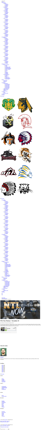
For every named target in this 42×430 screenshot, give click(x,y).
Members (3, 261)
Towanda (6, 70)
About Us (3, 82)
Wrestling (5, 33)
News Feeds (5, 81)
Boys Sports (4, 2)
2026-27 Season (7, 282)
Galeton (6, 75)
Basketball (5, 37)
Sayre (6, 267)
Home (3, 1)
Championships (6, 83)
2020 (2, 369)
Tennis (5, 25)
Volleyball (5, 60)
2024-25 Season (7, 86)
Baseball (5, 3)
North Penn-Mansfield (8, 68)
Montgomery (7, 273)
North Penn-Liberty (7, 67)
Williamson (6, 270)
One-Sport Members (6, 74)
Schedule (6, 7)
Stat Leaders (6, 4)
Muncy (6, 76)
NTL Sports (3, 297)
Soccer (5, 45)
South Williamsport (7, 78)
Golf (4, 18)
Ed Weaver (1, 357)
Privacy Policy (4, 425)
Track (5, 29)
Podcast (5, 279)
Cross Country (6, 10)
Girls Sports (3, 234)
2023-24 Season (7, 87)
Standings (6, 5)
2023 (2, 367)
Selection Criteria (6, 93)
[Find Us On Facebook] (2, 293)
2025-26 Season (7, 85)
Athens (6, 65)
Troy (5, 71)
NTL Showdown (7, 84)
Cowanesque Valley (7, 264)
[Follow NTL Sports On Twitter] (2, 294)
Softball (5, 246)
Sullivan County (7, 276)
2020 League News (4, 298)
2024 (2, 366)
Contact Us (3, 94)
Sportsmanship (5, 288)
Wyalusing (6, 73)
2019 (2, 370)
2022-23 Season (7, 285)
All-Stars (3, 91)
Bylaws (5, 90)
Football (5, 14)
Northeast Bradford (7, 69)
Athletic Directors (6, 89)
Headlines (6, 6)
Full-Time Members (6, 64)
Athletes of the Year (6, 88)
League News (5, 80)
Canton (6, 66)
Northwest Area (7, 77)
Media (3, 79)
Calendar (3, 291)
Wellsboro (6, 72)
